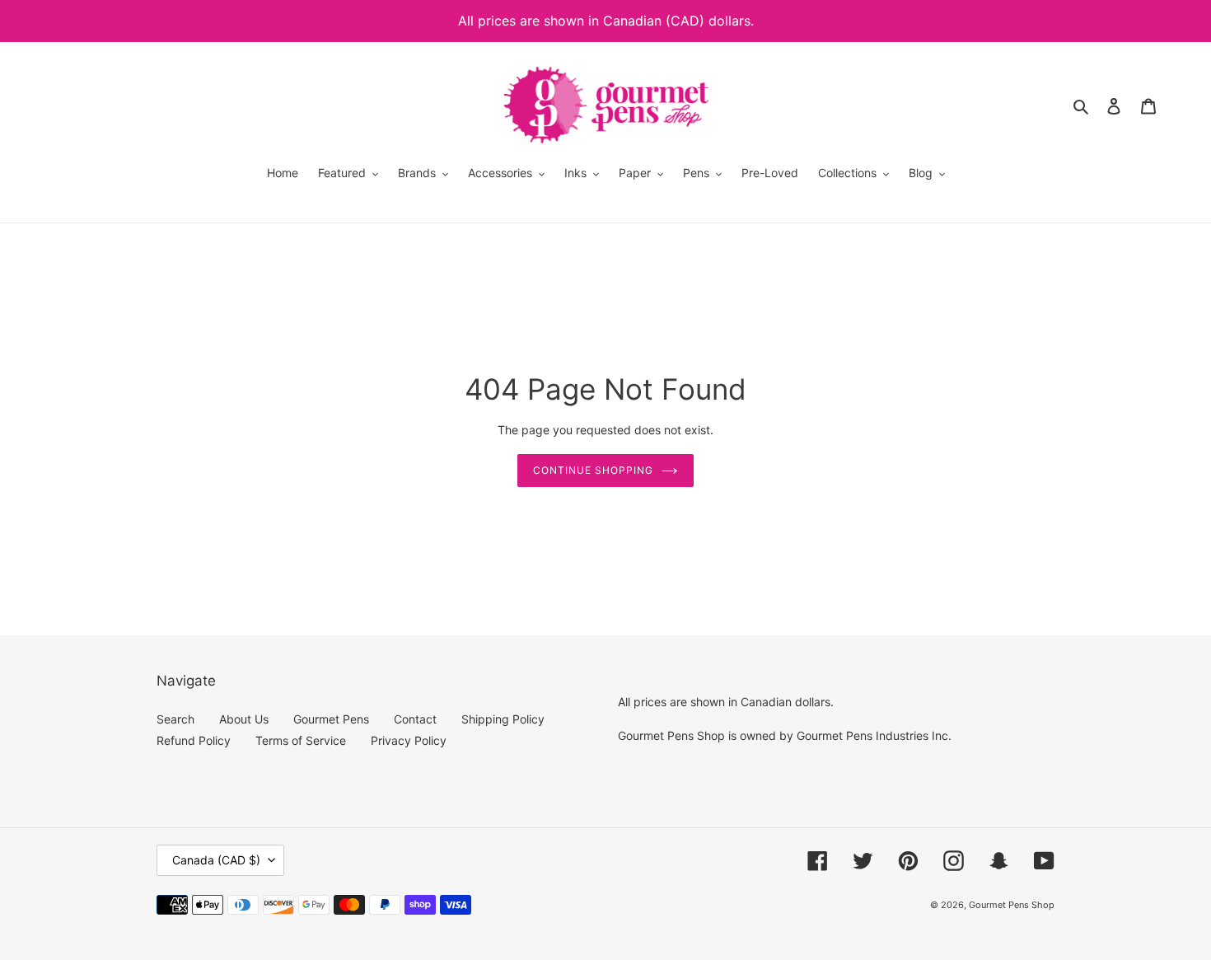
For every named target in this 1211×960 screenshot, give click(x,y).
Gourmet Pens (331, 719)
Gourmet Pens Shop (1011, 905)
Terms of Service (300, 740)
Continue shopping (592, 470)
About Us (244, 719)
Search (175, 719)
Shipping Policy (503, 719)
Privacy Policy (409, 740)
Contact (415, 719)
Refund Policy (194, 740)
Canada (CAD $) (216, 860)
